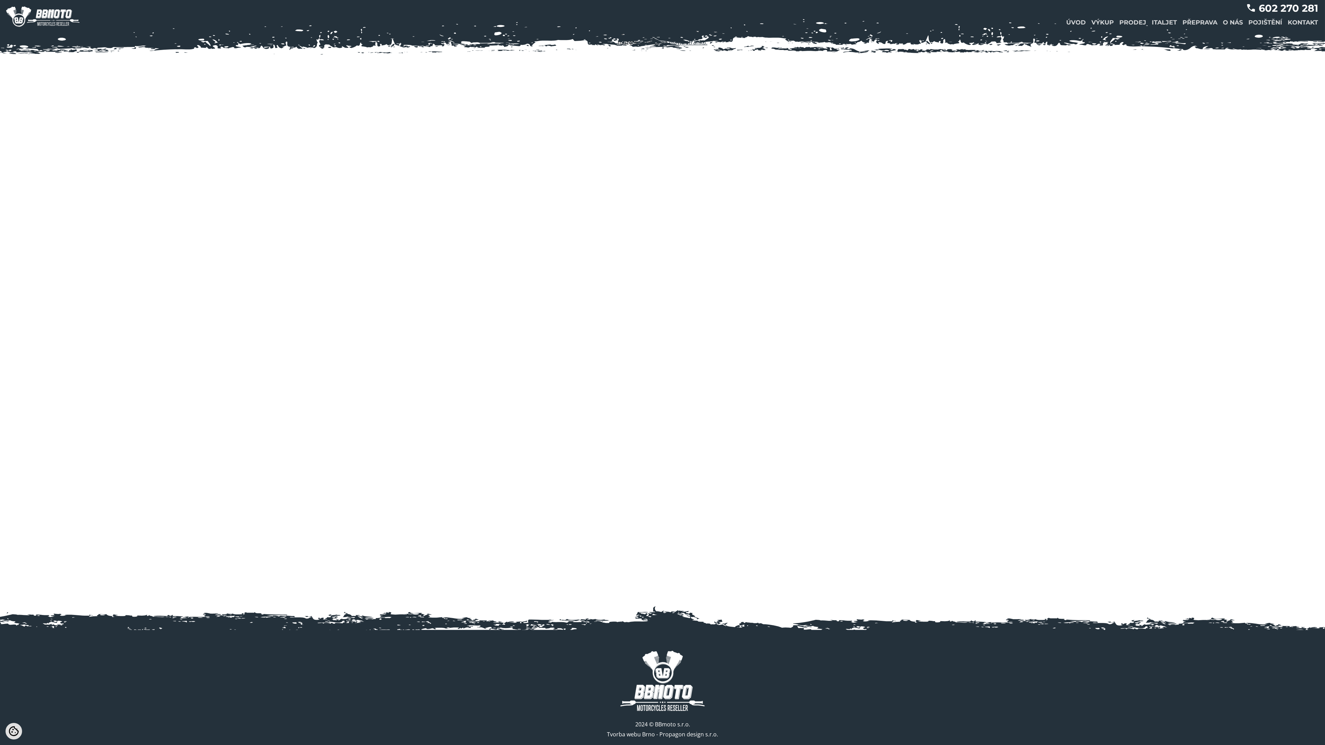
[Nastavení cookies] (14, 731)
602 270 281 (1288, 8)
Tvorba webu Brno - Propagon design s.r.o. (662, 734)
